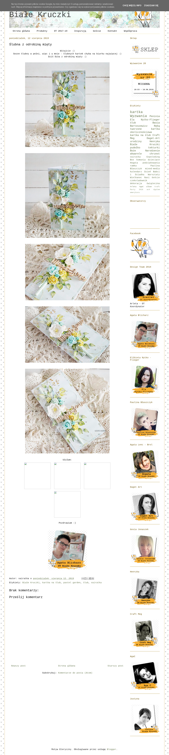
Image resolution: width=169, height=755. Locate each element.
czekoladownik (138, 180)
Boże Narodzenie (145, 150)
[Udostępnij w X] (87, 578)
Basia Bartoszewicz (145, 124)
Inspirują (80, 31)
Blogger (111, 749)
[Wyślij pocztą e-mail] (82, 578)
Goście (97, 31)
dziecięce (154, 160)
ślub (85, 583)
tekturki (154, 147)
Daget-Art (153, 138)
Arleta (133, 187)
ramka (133, 166)
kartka (136, 112)
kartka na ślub (51, 583)
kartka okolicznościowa (145, 131)
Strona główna (21, 31)
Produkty (42, 31)
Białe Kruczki (40, 14)
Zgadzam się (151, 5)
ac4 (148, 190)
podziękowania (151, 163)
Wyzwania (138, 116)
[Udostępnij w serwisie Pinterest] (92, 578)
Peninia (155, 116)
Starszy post (115, 666)
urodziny (136, 141)
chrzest (155, 153)
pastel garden (72, 583)
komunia (141, 160)
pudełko (135, 147)
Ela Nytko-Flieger (145, 119)
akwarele (136, 153)
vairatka (96, 583)
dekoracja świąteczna (145, 183)
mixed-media (152, 169)
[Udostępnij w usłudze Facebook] (90, 578)
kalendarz (136, 172)
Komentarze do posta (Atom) (75, 673)
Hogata (134, 163)
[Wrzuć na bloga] (85, 578)
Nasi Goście (152, 177)
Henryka (155, 141)
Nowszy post (18, 666)
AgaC (141, 187)
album (149, 187)
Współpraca (130, 31)
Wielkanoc (136, 177)
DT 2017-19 (60, 31)
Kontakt (112, 31)
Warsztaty (154, 174)
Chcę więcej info (132, 5)
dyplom (156, 190)
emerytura (135, 192)
